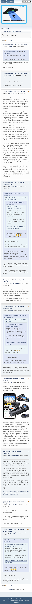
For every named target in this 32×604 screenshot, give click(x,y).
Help (9, 598)
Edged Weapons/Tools (9, 501)
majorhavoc (12, 75)
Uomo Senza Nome (14, 283)
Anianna (11, 93)
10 (12, 40)
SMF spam (10, 589)
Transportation (7, 280)
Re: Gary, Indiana (23, 45)
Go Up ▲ (22, 598)
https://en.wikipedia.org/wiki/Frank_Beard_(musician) (16, 227)
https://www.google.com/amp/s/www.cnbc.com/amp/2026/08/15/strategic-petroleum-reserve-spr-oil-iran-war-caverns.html (16, 493)
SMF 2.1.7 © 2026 (6, 600)
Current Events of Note (9, 45)
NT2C (10, 382)
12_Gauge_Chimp (13, 186)
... (10, 40)
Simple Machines (14, 600)
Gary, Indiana (21, 91)
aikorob (11, 310)
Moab (10, 46)
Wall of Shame (7, 451)
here (24, 55)
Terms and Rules (15, 598)
